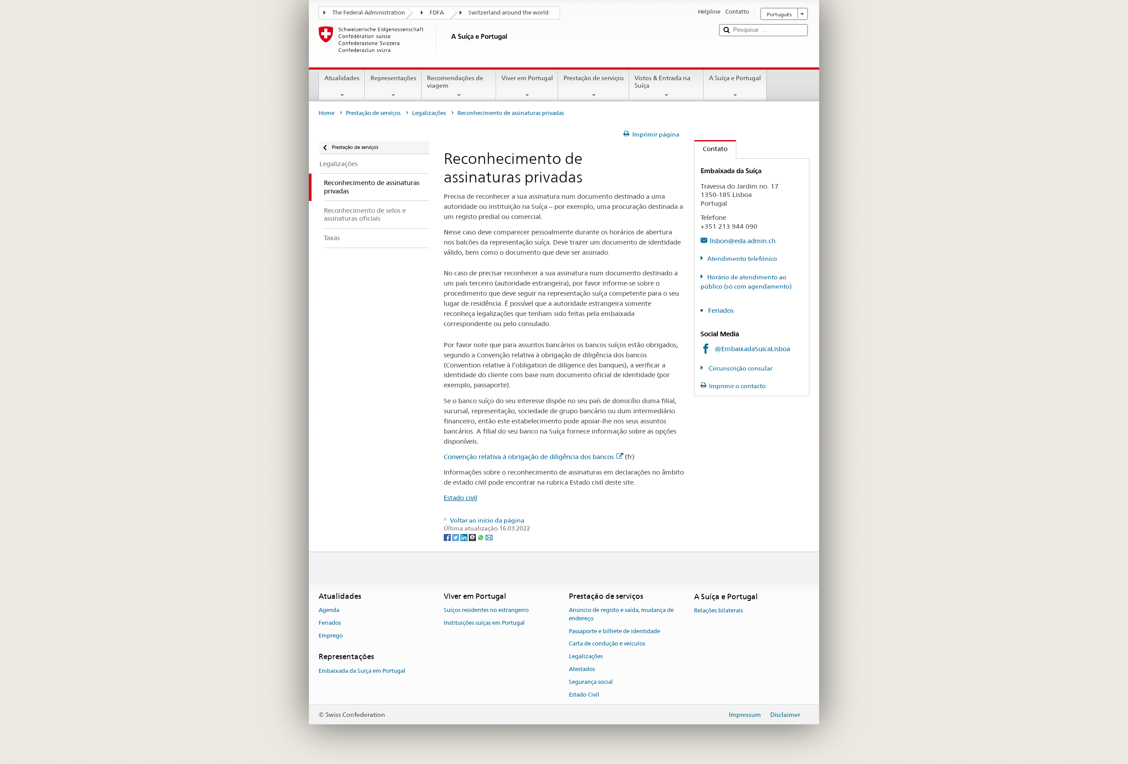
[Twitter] (456, 537)
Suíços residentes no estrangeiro (486, 610)
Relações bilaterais (718, 610)
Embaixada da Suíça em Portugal (362, 671)
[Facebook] (448, 537)
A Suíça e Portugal (735, 78)
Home (326, 113)
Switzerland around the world (508, 12)
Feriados (721, 310)
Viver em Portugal (527, 78)
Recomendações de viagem (455, 81)
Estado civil (460, 497)
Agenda (329, 610)
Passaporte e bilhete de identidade (614, 631)
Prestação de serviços (594, 78)
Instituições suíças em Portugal (484, 622)
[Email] (489, 537)
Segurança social (591, 682)
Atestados (582, 669)
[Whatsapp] (481, 537)
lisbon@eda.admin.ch (743, 241)
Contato (710, 149)
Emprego (331, 635)
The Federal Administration (368, 12)
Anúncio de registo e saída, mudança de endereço (621, 614)
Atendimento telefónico (742, 258)
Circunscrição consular (739, 368)
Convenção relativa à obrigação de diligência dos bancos (529, 456)
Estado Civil (584, 694)
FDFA (437, 12)
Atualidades (342, 78)
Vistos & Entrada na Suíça (662, 81)
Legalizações (429, 113)
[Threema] (473, 537)
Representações (393, 78)
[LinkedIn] (464, 537)
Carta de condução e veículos (607, 644)
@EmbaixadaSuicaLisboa (752, 349)
